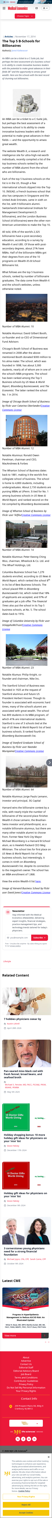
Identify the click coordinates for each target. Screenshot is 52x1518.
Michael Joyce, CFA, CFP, (18, 1259)
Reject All (26, 1504)
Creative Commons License (35, 515)
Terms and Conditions (26, 1377)
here (38, 881)
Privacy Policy (26, 1384)
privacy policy (15, 946)
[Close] (49, 1457)
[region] (26, 1485)
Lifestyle (7, 961)
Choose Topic (23, 16)
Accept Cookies (26, 1512)
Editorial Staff (26, 1367)
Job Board (26, 1374)
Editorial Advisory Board (26, 1370)
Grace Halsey (13, 1145)
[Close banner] (48, 4)
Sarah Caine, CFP (38, 1259)
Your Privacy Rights (26, 1391)
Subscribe (38, 937)
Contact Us (26, 1364)
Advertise (26, 1360)
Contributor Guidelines (26, 1380)
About (26, 1357)
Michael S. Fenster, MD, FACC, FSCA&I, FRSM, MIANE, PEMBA (25, 1086)
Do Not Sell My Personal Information (26, 1387)
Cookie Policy (24, 1491)
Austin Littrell (13, 1023)
